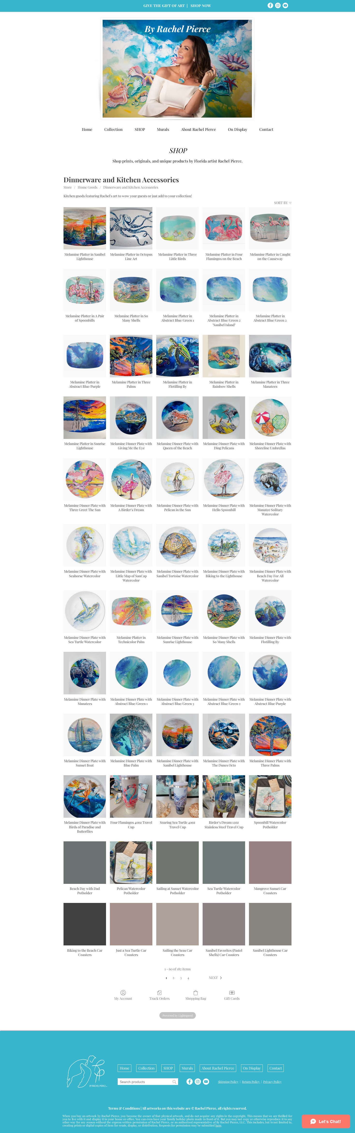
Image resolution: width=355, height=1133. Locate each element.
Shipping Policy (228, 1082)
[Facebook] (270, 5)
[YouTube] (285, 5)
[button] (237, 129)
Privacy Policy (272, 1082)
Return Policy (251, 1082)
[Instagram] (278, 5)
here (218, 1125)
